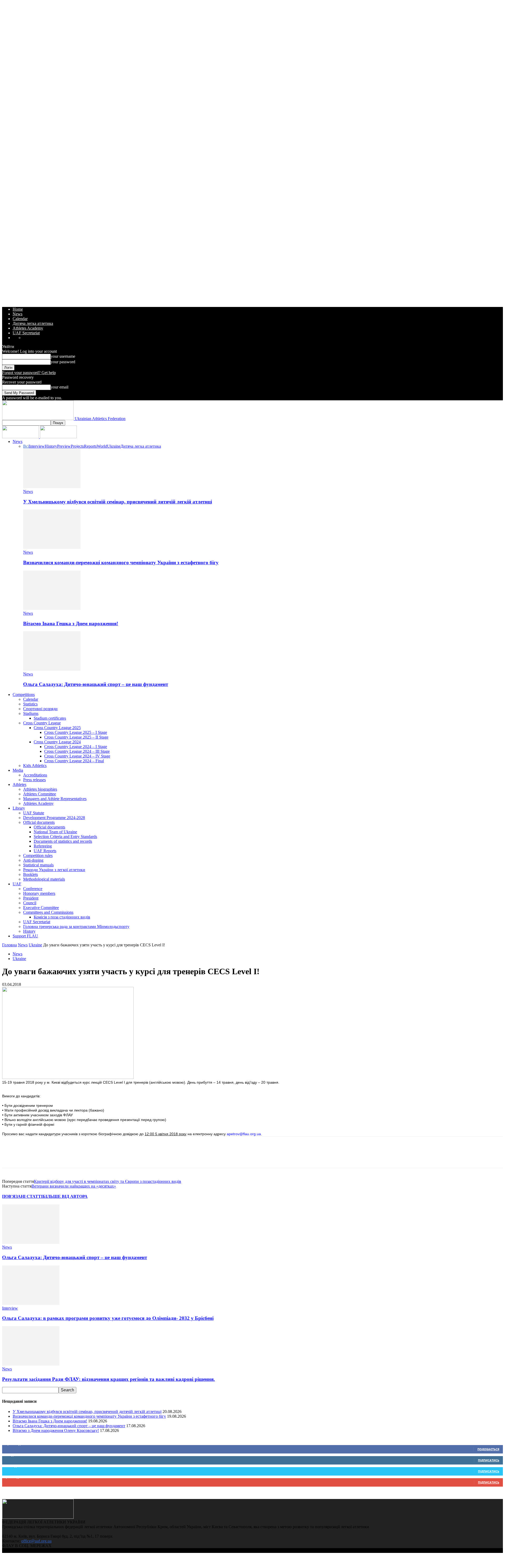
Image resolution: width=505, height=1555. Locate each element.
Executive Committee (41, 907)
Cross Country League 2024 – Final (74, 761)
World (102, 446)
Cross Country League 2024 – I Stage (75, 746)
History (51, 446)
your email (59, 387)
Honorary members (39, 893)
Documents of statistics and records (63, 841)
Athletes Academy (28, 328)
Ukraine (113, 446)
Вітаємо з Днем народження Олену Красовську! (56, 1430)
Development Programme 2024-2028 (54, 817)
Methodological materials (44, 879)
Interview (37, 446)
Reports (90, 446)
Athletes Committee (39, 794)
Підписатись (488, 1460)
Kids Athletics (35, 765)
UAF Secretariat (26, 333)
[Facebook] (10, 1157)
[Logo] (21, 437)
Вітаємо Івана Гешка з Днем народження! (70, 623)
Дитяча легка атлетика (33, 323)
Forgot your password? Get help (29, 372)
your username (63, 356)
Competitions (24, 694)
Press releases (34, 780)
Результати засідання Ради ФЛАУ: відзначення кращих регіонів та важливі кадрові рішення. (108, 1379)
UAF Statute (33, 813)
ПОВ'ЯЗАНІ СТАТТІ (22, 1196)
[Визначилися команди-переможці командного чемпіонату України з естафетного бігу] (51, 547)
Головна (9, 945)
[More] (105, 1156)
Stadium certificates (50, 718)
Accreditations (35, 775)
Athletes (19, 784)
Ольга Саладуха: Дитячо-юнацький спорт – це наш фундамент (95, 684)
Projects (77, 446)
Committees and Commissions (48, 912)
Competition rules (38, 855)
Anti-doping (33, 860)
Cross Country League (42, 723)
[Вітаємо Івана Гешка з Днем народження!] (51, 608)
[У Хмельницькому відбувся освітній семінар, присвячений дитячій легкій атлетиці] (51, 486)
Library (19, 808)
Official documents (39, 822)
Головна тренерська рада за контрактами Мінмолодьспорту (76, 926)
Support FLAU (25, 936)
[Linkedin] (67, 1157)
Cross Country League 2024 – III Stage (77, 751)
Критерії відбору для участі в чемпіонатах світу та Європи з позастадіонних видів (107, 1181)
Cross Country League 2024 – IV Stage (77, 756)
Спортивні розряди (40, 708)
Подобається (488, 1449)
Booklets (30, 874)
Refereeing (43, 846)
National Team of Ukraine (55, 832)
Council (29, 903)
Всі (26, 446)
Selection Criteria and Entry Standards (65, 836)
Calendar (20, 318)
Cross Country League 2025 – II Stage (76, 737)
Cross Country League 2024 (57, 742)
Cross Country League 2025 (57, 727)
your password (63, 362)
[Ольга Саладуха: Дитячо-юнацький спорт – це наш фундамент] (51, 669)
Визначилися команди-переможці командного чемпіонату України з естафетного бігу (121, 562)
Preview (64, 446)
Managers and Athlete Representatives (55, 798)
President (30, 898)
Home (18, 309)
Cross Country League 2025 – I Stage (75, 732)
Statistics (30, 704)
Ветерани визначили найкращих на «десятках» (74, 1186)
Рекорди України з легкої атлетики (54, 869)
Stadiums (30, 713)
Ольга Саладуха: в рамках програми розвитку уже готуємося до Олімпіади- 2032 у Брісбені (108, 1318)
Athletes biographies (40, 789)
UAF (17, 884)
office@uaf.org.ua (36, 1541)
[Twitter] (29, 1157)
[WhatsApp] (48, 1157)
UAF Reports (45, 851)
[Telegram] (86, 1157)
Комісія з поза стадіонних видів (62, 917)
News (17, 314)
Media (18, 770)
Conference (32, 888)
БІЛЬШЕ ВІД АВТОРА (65, 1196)
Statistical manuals (38, 865)
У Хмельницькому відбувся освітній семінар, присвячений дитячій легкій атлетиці (117, 501)
